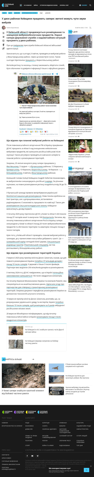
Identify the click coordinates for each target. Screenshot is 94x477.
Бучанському (37, 166)
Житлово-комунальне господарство (64, 430)
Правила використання (11, 464)
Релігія (44, 440)
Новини (5, 423)
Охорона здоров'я (49, 429)
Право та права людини (31, 436)
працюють (30, 60)
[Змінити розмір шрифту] (90, 28)
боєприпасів (48, 217)
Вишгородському (39, 173)
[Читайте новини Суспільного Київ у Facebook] (27, 456)
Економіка (29, 426)
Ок (86, 470)
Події (41, 13)
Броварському (13, 169)
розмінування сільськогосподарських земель (27, 205)
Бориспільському (39, 169)
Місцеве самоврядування (49, 436)
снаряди (48, 181)
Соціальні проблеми (80, 441)
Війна (36, 5)
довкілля (17, 13)
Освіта (44, 426)
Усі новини (28, 5)
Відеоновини (64, 445)
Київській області (18, 32)
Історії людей (82, 436)
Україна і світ (64, 5)
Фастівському (13, 166)
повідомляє (18, 45)
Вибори (62, 426)
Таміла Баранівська (12, 27)
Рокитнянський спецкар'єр (36, 245)
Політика (28, 440)
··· (73, 5)
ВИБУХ (4, 13)
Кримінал (63, 423)
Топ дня (80, 445)
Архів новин (6, 458)
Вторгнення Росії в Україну (29, 13)
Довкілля (47, 13)
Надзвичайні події (84, 426)
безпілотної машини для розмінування (24, 196)
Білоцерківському (14, 173)
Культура (80, 423)
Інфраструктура (82, 429)
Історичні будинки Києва (49, 5)
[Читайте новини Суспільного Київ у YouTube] (32, 456)
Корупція (45, 423)
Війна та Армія (48, 445)
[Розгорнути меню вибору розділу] (21, 5)
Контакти (5, 455)
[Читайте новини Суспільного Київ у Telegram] (37, 456)
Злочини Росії (64, 440)
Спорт (27, 445)
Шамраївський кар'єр (16, 241)
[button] (3, 33)
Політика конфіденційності (9, 468)
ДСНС (10, 13)
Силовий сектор (65, 436)
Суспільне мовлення (10, 461)
